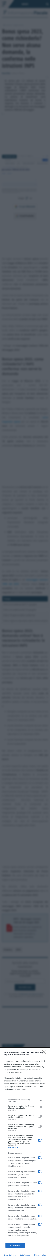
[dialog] (25, 1153)
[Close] (44, 1052)
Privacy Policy (40, 1255)
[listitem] (25, 1100)
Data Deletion (10, 1255)
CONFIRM (15, 1245)
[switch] (40, 1107)
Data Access (25, 1255)
